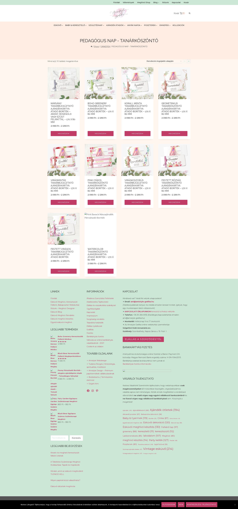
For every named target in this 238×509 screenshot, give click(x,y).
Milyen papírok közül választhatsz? (65, 480)
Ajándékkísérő (141, 410)
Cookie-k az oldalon (95, 346)
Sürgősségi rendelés (95, 319)
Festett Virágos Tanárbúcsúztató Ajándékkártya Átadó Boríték (62, 253)
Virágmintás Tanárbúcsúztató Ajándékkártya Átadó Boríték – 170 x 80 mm (64, 185)
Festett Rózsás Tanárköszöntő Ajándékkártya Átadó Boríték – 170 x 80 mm (174, 185)
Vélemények (128, 2)
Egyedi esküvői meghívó (61, 322)
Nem (181, 505)
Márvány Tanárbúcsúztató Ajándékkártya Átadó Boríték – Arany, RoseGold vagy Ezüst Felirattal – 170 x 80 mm (63, 112)
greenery (130, 431)
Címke (163, 418)
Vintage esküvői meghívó (132, 453)
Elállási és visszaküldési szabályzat (101, 305)
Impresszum (92, 316)
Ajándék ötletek (165, 410)
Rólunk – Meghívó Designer (63, 308)
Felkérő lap (169, 427)
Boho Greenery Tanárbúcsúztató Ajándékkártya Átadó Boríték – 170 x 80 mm (101, 108)
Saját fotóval (160, 444)
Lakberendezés (132, 436)
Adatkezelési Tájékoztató (97, 302)
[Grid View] (184, 61)
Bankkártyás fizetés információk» (137, 364)
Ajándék (127, 410)
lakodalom (152, 435)
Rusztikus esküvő (145, 444)
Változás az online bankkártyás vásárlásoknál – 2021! (100, 341)
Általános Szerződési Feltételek (100, 298)
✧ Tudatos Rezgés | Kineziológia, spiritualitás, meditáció (101, 365)
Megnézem (63, 133)
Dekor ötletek (175, 418)
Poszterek (130, 444)
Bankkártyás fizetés (95, 336)
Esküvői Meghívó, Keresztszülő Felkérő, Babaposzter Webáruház (65, 303)
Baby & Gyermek (135, 418)
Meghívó (168, 436)
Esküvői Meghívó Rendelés (62, 315)
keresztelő (146, 431)
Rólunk (165, 2)
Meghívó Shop (143, 2)
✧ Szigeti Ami (93, 384)
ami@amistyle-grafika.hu (142, 302)
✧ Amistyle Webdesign (97, 360)
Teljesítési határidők (95, 323)
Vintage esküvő (158, 449)
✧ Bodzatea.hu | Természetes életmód (100, 378)
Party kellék (159, 440)
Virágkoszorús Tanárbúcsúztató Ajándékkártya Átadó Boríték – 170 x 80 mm (137, 185)
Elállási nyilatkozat (94, 326)
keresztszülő (164, 431)
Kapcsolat (176, 2)
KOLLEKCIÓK (178, 25)
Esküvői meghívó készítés (62, 319)
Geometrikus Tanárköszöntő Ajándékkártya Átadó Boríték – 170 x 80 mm (174, 108)
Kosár (186, 2)
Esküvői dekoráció (156, 422)
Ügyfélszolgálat (93, 309)
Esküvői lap (176, 423)
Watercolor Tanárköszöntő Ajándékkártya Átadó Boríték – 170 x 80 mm (101, 254)
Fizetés (90, 333)
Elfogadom (169, 505)
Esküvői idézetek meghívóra (63, 486)
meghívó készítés (135, 440)
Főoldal (116, 2)
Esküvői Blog (56, 312)
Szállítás (90, 329)
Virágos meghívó (149, 453)
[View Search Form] (188, 13)
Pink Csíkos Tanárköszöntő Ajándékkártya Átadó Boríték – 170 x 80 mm (101, 185)
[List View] (188, 61)
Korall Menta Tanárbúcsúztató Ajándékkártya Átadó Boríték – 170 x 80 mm (137, 108)
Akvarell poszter (131, 414)
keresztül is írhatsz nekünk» (150, 311)
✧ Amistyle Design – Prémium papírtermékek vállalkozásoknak (100, 372)
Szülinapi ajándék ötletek (132, 449)
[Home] (91, 46)
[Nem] (235, 504)
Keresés (76, 438)
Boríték (152, 418)
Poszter (173, 440)
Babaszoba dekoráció (151, 414)
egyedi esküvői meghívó (132, 423)
